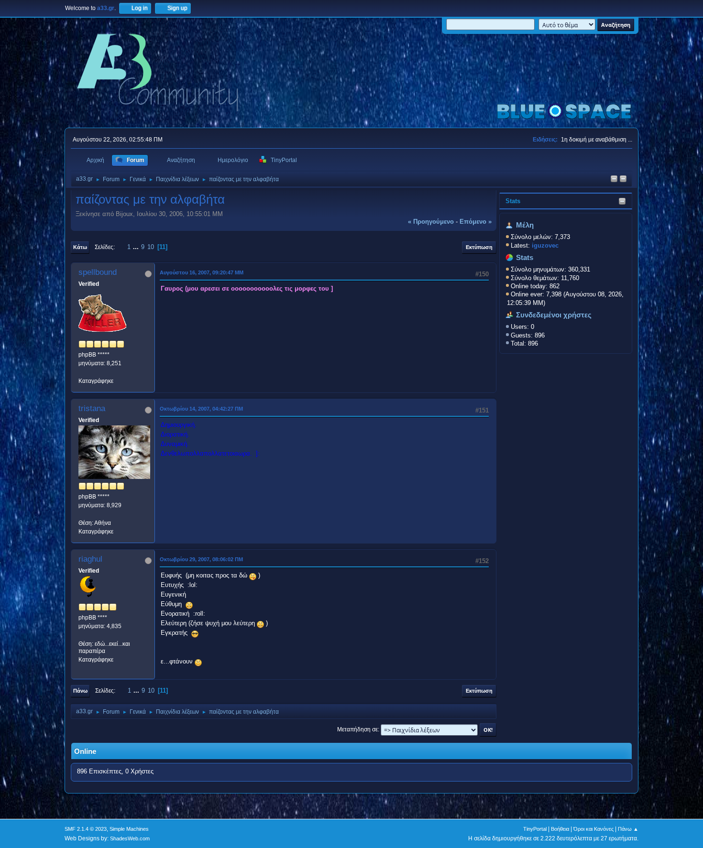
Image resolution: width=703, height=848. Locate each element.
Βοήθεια (560, 829)
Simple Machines (129, 829)
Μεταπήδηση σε (357, 729)
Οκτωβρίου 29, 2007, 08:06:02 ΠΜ (201, 559)
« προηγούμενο (431, 221)
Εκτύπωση (479, 247)
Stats (512, 201)
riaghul (90, 559)
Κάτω (80, 247)
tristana (91, 408)
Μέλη (525, 225)
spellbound (97, 272)
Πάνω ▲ (628, 829)
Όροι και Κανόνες (593, 829)
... (137, 246)
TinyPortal (535, 829)
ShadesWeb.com (130, 838)
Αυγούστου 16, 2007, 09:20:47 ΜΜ (201, 272)
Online (85, 751)
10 (150, 246)
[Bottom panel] (623, 179)
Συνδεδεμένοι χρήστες (554, 315)
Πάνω (80, 691)
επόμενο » (476, 221)
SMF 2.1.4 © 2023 (86, 829)
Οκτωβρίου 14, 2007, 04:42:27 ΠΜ (201, 409)
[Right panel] (614, 179)
